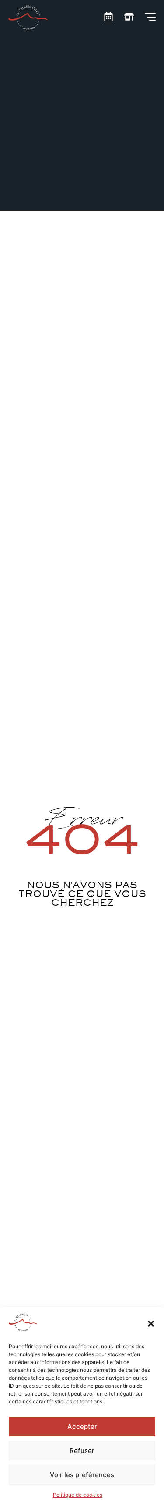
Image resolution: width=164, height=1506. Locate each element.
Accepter (82, 1426)
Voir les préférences (82, 1475)
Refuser (82, 1450)
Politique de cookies (77, 1495)
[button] (151, 1323)
